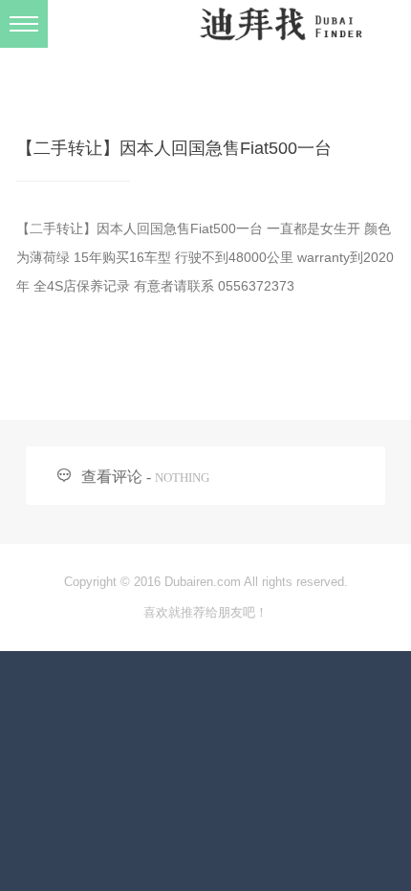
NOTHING (182, 477)
